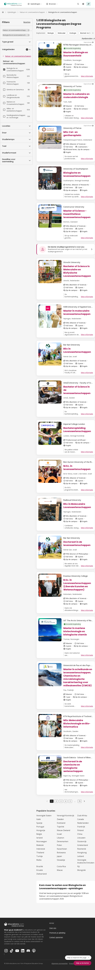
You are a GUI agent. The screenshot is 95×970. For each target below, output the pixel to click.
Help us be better (82, 963)
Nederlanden (83, 823)
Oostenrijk (81, 841)
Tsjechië (60, 826)
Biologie (51, 33)
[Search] (78, 4)
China (79, 834)
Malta (38, 860)
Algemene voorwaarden (60, 963)
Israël (59, 834)
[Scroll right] (93, 33)
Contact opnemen (56, 937)
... (74, 801)
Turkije (39, 856)
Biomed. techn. (86, 33)
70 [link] (80, 801)
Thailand (40, 852)
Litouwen (81, 837)
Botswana (61, 852)
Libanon (60, 837)
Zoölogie (72, 33)
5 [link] (70, 801)
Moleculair (61, 33)
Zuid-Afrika (82, 815)
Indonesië (40, 849)
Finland (80, 830)
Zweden (60, 819)
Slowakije (61, 860)
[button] (16, 30)
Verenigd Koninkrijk (65, 815)
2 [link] (56, 801)
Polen (59, 845)
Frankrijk (81, 826)
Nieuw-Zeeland (63, 830)
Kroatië (39, 870)
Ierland (39, 837)
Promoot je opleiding (57, 933)
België (39, 834)
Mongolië (81, 870)
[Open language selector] (83, 4)
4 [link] (65, 801)
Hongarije (40, 830)
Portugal (40, 826)
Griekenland (82, 845)
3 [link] (60, 801)
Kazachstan (62, 849)
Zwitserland (41, 874)
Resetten (26, 22)
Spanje (39, 823)
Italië (38, 819)
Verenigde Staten (43, 815)
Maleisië (40, 845)
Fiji (78, 866)
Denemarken (62, 841)
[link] (62, 12)
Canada (80, 819)
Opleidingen (35, 4)
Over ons (52, 928)
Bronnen (52, 4)
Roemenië (81, 849)
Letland (80, 856)
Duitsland (61, 823)
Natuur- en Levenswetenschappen (18, 56)
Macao (60, 870)
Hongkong (82, 852)
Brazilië (39, 866)
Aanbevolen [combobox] (87, 38)
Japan (59, 856)
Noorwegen (41, 841)
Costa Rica (61, 866)
